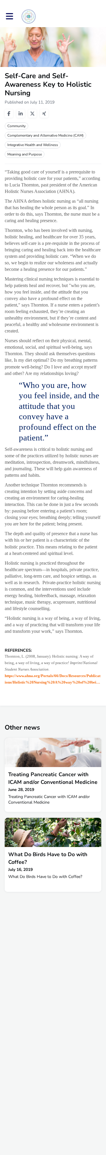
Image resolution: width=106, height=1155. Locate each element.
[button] (9, 16)
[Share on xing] (44, 113)
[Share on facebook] (9, 113)
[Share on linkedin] (20, 113)
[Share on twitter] (32, 113)
